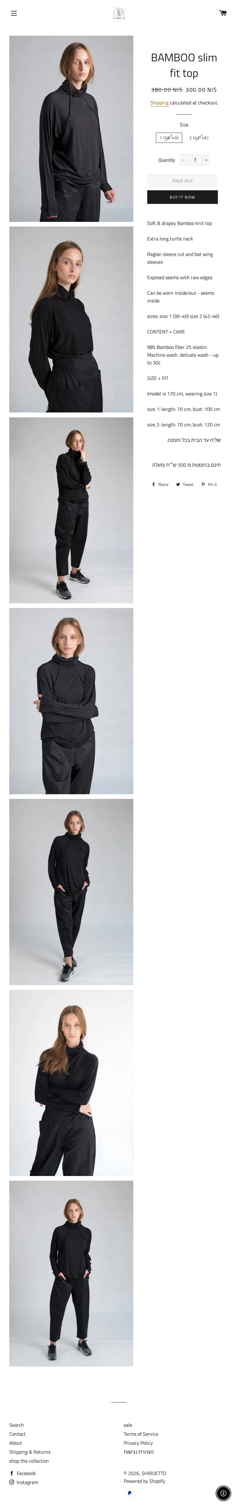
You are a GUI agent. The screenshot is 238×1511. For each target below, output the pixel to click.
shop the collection (29, 1461)
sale (128, 1425)
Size (184, 124)
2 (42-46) (199, 137)
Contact (17, 1434)
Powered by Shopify (144, 1481)
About (15, 1443)
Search (16, 1425)
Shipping (159, 102)
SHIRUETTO (154, 1473)
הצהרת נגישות (139, 1452)
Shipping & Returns (30, 1452)
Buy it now (182, 197)
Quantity (166, 160)
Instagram (26, 1482)
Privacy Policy (138, 1443)
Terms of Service (141, 1434)
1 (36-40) (169, 137)
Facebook (25, 1473)
